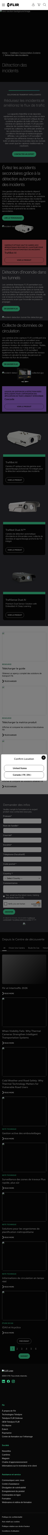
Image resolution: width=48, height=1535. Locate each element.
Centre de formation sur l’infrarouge (17, 1437)
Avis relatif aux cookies (11, 1522)
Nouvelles (6, 1451)
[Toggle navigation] (3, 5)
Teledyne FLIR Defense (12, 1418)
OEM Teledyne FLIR (11, 1422)
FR (24, 775)
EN (28, 775)
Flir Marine (6, 1426)
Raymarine (7, 1433)
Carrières (6, 1455)
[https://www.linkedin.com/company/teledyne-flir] (3, 1381)
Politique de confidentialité (12, 1517)
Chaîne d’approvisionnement (14, 1462)
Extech (5, 1429)
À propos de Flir (9, 1411)
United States (20, 768)
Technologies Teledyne (12, 1414)
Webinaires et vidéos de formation (17, 1502)
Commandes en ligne (11, 1495)
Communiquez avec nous (13, 1480)
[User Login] (32, 5)
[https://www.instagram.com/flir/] (13, 1381)
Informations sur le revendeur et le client (19, 1466)
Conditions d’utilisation (10, 1531)
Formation (6, 1499)
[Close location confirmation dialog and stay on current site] (43, 758)
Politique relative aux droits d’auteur (16, 1526)
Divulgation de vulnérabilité (14, 1488)
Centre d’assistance (10, 1484)
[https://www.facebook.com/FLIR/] (8, 1381)
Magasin (5, 1458)
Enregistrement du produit (13, 1491)
